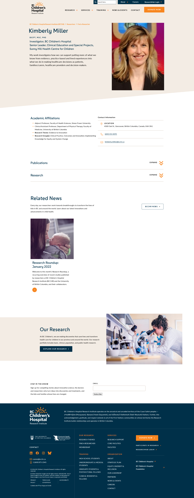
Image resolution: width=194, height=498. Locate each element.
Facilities (112, 447)
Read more (43, 290)
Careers (136, 2)
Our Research (86, 435)
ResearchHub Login (152, 2)
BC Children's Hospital (144, 461)
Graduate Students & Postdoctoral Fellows (90, 470)
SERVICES (85, 10)
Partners (112, 477)
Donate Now (146, 438)
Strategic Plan (114, 462)
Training (83, 454)
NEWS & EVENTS (119, 10)
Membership (84, 447)
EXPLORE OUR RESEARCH (55, 349)
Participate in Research (147, 445)
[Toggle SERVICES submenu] (92, 10)
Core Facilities (114, 443)
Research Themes (87, 439)
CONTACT (135, 10)
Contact (111, 488)
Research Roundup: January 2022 (45, 265)
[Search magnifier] (95, 2)
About (123, 2)
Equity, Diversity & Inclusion (116, 467)
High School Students (89, 458)
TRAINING (101, 10)
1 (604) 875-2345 (39, 462)
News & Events (114, 480)
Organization (115, 454)
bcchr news (151, 207)
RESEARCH (70, 10)
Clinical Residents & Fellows (88, 477)
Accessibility (64, 480)
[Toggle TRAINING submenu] (108, 10)
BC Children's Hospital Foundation (144, 467)
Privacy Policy (33, 481)
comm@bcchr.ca (39, 459)
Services (112, 435)
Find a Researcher (87, 443)
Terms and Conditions (46, 481)
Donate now (154, 10)
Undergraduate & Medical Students (91, 463)
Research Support (116, 439)
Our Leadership (114, 473)
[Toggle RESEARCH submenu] (77, 10)
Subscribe (98, 394)
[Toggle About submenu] (127, 2)
